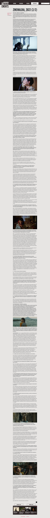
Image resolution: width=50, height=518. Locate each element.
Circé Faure (33, 512)
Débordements (15, 512)
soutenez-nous (19, 504)
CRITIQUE (14, 3)
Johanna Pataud (9, 14)
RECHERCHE (21, 3)
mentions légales (23, 516)
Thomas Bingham (28, 512)
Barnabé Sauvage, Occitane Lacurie (21, 512)
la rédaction (27, 516)
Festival (35, 506)
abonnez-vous (31, 504)
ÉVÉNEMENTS (35, 3)
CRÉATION (27, 3)
